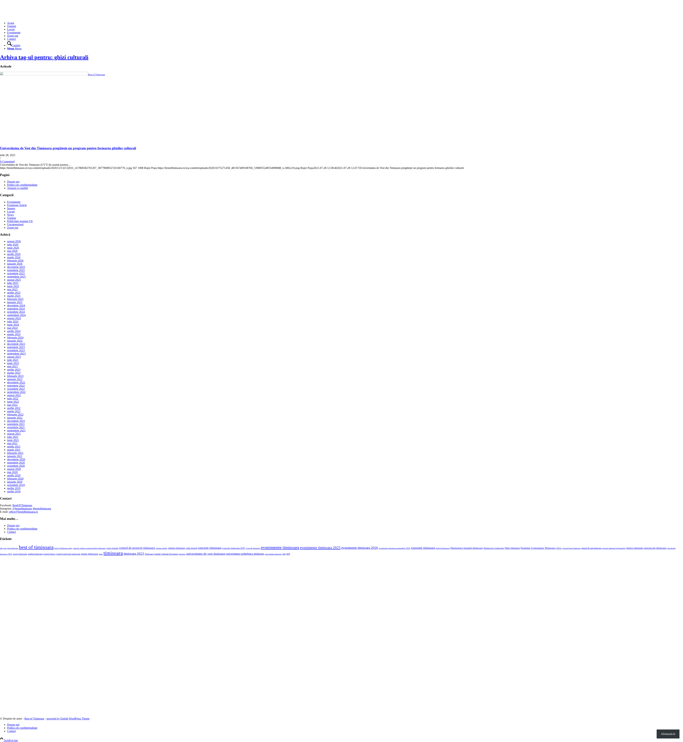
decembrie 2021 (16, 420)
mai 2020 (12, 472)
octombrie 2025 (16, 273)
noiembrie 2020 (16, 462)
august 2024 (14, 318)
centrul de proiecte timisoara (137, 548)
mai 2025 (12, 289)
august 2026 (14, 241)
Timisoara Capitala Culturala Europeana (161, 554)
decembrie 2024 (16, 305)
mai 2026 (12, 250)
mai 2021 (12, 443)
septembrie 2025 (16, 276)
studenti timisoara (35, 554)
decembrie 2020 (16, 459)
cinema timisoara (176, 548)
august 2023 (14, 356)
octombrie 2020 (16, 465)
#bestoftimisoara (42, 508)
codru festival (191, 548)
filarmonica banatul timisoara (466, 548)
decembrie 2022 (16, 382)
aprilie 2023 (13, 369)
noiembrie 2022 (16, 385)
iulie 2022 (12, 398)
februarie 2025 (15, 299)
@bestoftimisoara (22, 508)
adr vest (3, 548)
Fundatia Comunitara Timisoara (538, 548)
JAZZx (559, 548)
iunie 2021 (13, 440)
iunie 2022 (13, 401)
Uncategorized (15, 224)
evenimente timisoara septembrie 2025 (394, 548)
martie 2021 (13, 449)
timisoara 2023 (134, 553)
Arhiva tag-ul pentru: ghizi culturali (44, 57)
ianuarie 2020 (14, 481)
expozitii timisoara (423, 548)
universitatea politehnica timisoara (245, 553)
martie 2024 (13, 334)
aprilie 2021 (13, 446)
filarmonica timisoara (493, 548)
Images (11, 208)
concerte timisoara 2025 (233, 548)
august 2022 (14, 395)
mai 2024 (12, 327)
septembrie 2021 (16, 430)
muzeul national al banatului (614, 548)
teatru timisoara (89, 553)
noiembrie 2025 (16, 270)
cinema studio (161, 548)
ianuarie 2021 (14, 456)
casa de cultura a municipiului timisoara (89, 548)
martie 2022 (13, 411)
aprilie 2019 (13, 488)
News (10, 214)
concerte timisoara (209, 548)
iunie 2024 (13, 324)
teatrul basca (49, 554)
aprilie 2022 (13, 408)
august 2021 (14, 433)
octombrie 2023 (16, 350)
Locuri (11, 211)
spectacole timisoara (655, 547)
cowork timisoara (253, 548)
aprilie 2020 (13, 475)
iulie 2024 (12, 321)
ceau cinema (112, 548)
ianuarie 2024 (14, 340)
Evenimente (13, 201)
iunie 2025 (13, 286)
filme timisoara (512, 548)
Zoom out (12, 227)
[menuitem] (345, 23)
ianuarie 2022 (14, 417)
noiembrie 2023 (16, 347)
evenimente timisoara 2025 (320, 547)
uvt (288, 553)
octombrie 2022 (16, 388)
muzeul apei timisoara (572, 548)
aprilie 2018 (13, 491)
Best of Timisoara (34, 718)
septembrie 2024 (16, 315)
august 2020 (14, 468)
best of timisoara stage (63, 548)
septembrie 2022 (16, 392)
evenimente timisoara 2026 (359, 548)
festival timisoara (443, 548)
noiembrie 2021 (16, 424)
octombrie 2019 (16, 485)
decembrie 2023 (16, 343)
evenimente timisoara (280, 547)
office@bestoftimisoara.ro (23, 511)
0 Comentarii (7, 161)
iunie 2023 (13, 363)
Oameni (11, 217)
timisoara (113, 553)
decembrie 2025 (16, 266)
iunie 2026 (13, 247)
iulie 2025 (12, 283)
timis (101, 554)
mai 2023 (12, 366)
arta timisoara (12, 548)
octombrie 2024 (16, 311)
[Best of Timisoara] (26, 16)
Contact (11, 531)
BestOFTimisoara (22, 505)
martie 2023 (13, 372)
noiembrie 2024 (16, 308)
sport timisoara (20, 554)
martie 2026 (13, 257)
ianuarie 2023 (14, 379)
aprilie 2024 (13, 331)
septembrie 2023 (16, 353)
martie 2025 (13, 295)
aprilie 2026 (13, 254)
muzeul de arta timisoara (591, 548)
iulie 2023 (12, 359)
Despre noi (13, 181)
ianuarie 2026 (14, 263)
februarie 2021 (15, 452)
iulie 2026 (12, 244)
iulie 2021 (12, 436)
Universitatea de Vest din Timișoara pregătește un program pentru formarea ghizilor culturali (68, 148)
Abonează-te (668, 733)
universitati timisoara (273, 554)
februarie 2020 (15, 478)
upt (284, 553)
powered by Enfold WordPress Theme (67, 718)
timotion (182, 554)
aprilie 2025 (13, 292)
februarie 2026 (15, 260)
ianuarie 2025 (14, 302)
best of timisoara (36, 547)
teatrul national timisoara (68, 554)
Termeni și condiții (17, 188)
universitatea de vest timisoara (205, 553)
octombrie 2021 (16, 427)
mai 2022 (12, 404)
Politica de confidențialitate (22, 184)
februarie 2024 (15, 337)
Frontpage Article (17, 205)
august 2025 (14, 279)
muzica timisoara (634, 548)
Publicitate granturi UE (20, 221)
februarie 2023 (15, 376)
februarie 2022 (15, 414)
